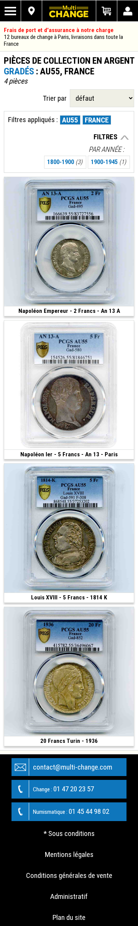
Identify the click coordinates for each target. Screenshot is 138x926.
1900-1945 (108, 162)
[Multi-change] (69, 10)
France (97, 120)
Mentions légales (69, 854)
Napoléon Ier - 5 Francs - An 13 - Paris (69, 454)
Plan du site (69, 917)
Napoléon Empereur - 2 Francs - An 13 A (69, 311)
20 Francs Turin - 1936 (69, 741)
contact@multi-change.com (72, 767)
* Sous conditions (69, 833)
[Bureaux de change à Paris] (31, 10)
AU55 (70, 120)
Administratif (69, 896)
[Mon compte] (127, 10)
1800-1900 (64, 162)
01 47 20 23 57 (63, 788)
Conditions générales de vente (69, 875)
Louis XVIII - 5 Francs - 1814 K (69, 597)
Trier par (56, 98)
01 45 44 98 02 (71, 811)
